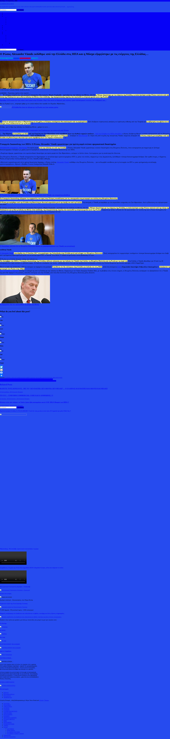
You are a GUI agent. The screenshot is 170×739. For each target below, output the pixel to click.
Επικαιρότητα (23, 377)
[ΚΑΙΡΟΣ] (3, 634)
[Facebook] (85, 372)
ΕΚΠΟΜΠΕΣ (8, 722)
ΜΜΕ (5, 721)
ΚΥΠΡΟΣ (10, 19)
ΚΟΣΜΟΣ (6, 16)
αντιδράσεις (8, 377)
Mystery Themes (44, 700)
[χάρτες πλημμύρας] (6, 654)
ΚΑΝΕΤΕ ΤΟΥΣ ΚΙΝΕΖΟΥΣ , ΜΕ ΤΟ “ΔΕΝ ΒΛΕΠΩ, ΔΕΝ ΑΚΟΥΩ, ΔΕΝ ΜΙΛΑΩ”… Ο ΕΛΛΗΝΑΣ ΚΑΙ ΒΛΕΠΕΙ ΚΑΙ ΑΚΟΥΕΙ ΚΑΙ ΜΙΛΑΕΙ (53, 388)
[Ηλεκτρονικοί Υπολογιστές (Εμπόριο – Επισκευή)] (15, 590)
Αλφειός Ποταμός (27, 60)
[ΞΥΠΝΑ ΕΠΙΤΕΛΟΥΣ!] (7, 685)
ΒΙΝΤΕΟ (6, 32)
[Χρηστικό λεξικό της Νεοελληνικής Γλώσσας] (13, 607)
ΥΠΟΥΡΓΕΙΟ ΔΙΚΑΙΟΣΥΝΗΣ (53, 377)
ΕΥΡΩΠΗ (10, 22)
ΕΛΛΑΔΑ (7, 25)
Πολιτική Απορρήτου (9, 736)
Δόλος (13, 377)
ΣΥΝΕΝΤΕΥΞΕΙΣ (9, 724)
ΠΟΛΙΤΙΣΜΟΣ (11, 37)
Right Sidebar (11, 730)
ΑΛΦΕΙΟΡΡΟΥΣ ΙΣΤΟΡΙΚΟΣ (12, 33)
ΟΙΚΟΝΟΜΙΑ (8, 29)
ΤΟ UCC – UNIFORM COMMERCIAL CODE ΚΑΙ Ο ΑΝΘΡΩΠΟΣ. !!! (26, 395)
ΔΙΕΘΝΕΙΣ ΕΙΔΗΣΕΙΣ (10, 27)
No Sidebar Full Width (13, 732)
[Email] (85, 369)
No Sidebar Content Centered (15, 733)
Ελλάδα (17, 377)
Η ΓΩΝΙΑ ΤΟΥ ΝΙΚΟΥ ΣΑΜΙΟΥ (17, 40)
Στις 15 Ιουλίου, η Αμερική (9, 271)
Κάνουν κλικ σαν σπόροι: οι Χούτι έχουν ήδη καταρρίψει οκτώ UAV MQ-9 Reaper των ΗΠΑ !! (34, 402)
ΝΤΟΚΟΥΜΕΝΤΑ (25, 58)
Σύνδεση (6, 692)
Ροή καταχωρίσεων (9, 694)
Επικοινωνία (7, 735)
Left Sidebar (10, 729)
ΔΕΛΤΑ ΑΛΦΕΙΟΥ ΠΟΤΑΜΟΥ (16, 41)
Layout (6, 727)
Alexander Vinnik (63, 162)
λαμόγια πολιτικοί (35, 377)
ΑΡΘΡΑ (6, 725)
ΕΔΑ (119, 267)
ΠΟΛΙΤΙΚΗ (7, 14)
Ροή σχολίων (7, 696)
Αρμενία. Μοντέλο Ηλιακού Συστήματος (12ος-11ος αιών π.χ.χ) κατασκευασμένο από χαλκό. (26, 379)
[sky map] (3, 641)
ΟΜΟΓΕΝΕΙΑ (11, 21)
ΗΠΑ (28, 377)
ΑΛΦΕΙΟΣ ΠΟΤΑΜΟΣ (7, 4)
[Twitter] (85, 367)
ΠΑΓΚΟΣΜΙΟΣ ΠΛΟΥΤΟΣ (15, 30)
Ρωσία (42, 377)
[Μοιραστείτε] (85, 375)
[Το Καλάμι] (4, 627)
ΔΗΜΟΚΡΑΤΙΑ (11, 18)
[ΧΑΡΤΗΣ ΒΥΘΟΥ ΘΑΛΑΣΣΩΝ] (10, 647)
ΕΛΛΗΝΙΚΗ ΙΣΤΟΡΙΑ (14, 35)
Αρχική (6, 13)
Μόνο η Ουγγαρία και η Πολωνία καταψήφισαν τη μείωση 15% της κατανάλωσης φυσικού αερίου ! (28, 381)
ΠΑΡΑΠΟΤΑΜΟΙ (16, 43)
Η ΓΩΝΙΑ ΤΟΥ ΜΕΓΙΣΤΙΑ (15, 38)
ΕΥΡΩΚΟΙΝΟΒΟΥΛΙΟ (14, 24)
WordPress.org (8, 697)
